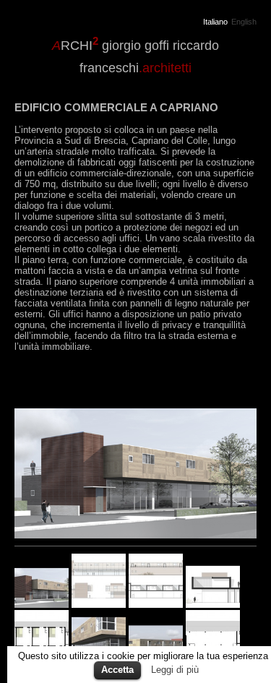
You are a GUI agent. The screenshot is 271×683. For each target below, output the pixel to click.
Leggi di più (175, 669)
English (244, 22)
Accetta (117, 669)
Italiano (215, 22)
